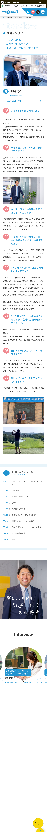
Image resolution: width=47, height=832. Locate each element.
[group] (23, 665)
